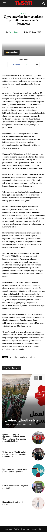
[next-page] (40, 378)
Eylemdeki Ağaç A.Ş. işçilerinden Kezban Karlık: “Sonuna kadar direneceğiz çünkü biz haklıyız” (14, 438)
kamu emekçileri (21, 357)
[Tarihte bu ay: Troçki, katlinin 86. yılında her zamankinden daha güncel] (38, 454)
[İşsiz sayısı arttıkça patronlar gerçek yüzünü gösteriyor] (38, 470)
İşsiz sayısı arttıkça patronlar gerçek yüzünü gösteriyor (14, 470)
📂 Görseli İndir (12, 52)
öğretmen (33, 357)
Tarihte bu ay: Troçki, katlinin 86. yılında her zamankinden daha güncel (14, 454)
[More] (37, 64)
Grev (11, 357)
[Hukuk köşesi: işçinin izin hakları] (38, 503)
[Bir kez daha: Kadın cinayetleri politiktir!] (38, 487)
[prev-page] (36, 378)
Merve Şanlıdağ (14, 32)
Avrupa (24, 13)
